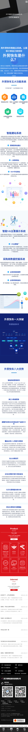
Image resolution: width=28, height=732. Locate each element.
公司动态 (4, 702)
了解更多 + (14, 539)
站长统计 (8, 716)
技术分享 (16, 702)
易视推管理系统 (5, 703)
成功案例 (10, 702)
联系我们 (23, 702)
